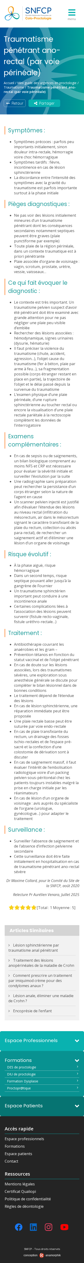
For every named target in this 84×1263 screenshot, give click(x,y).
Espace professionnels (24, 1138)
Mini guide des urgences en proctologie (47, 83)
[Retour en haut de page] (76, 1258)
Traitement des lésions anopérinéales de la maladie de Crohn (41, 963)
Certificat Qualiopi (20, 1191)
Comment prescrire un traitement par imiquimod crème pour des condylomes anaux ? (40, 980)
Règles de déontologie (24, 1206)
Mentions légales (20, 1184)
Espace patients (18, 1153)
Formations (15, 1146)
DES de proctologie (21, 1067)
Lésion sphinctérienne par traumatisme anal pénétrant (33, 948)
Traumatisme (14, 87)
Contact (11, 1161)
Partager (46, 103)
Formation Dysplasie (22, 1081)
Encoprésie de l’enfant (32, 1010)
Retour (16, 103)
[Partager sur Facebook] (18, 1227)
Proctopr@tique (19, 1088)
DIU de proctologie (21, 1074)
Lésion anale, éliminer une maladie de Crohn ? (41, 998)
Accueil (9, 83)
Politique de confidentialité (28, 1198)
